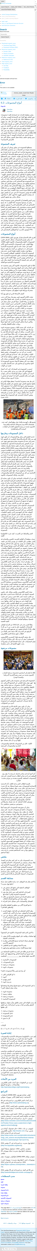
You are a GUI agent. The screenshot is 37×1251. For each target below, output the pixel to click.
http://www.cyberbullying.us (19, 1103)
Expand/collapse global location (35, 98)
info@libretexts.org (19, 1244)
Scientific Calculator (8, 55)
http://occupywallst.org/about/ (11, 1145)
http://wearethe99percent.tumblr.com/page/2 (16, 1172)
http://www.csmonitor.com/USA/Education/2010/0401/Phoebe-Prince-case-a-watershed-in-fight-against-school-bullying (18, 1123)
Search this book (4, 31)
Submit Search (5, 37)
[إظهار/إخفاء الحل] (2, 1022)
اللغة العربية (19, 98)
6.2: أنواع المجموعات (15, 1207)
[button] (6, 67)
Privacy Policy (28, 1241)
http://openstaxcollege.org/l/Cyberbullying (15, 1087)
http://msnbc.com (19, 1131)
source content (13, 1211)
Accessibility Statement (18, 1242)
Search (3, 1249)
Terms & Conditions (6, 1242)
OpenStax (9, 109)
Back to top (4, 1218)
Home (9, 98)
